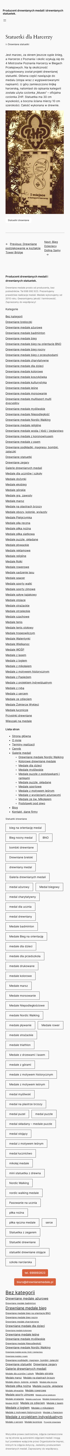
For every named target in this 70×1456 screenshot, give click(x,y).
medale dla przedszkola (25, 956)
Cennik (16, 748)
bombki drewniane (21, 847)
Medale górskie (16, 490)
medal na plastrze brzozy (25, 1104)
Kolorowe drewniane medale (37, 761)
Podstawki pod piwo (32, 803)
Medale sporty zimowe (20, 589)
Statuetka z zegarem (22, 1232)
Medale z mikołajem (19, 666)
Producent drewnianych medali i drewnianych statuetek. (33, 12)
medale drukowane (22, 966)
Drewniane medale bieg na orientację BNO (33, 344)
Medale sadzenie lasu (20, 572)
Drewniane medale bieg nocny (25, 349)
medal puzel (17, 1114)
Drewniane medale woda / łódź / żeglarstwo (34, 430)
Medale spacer (15, 578)
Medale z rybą (15, 688)
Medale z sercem (17, 693)
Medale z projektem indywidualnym (29, 682)
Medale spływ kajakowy (21, 594)
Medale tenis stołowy (19, 627)
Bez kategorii (14, 316)
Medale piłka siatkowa (20, 534)
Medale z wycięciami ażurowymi (40, 795)
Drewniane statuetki (18, 44)
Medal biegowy (49, 887)
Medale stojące (16, 600)
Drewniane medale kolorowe (24, 371)
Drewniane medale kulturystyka (26, 382)
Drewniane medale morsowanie (26, 393)
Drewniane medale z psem (23, 441)
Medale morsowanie (22, 995)
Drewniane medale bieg (21, 338)
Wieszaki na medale (19, 721)
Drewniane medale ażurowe (24, 327)
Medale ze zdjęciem (19, 699)
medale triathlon (20, 1045)
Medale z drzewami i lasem (27, 1054)
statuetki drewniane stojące (27, 1252)
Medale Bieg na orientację (26, 936)
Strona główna (21, 736)
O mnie (16, 740)
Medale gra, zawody (19, 495)
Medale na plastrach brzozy (24, 506)
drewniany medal (20, 867)
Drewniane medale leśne (22, 388)
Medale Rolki (14, 561)
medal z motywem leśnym (26, 1143)
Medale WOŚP (15, 649)
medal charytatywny (22, 896)
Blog (15, 807)
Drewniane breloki (21, 857)
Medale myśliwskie (31, 769)
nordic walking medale (24, 1193)
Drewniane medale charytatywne (27, 360)
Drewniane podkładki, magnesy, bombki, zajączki (32, 1360)
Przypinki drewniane (19, 715)
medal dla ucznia (20, 906)
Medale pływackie (17, 545)
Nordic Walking (19, 1183)
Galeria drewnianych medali (27, 877)
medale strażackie (21, 1035)
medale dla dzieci (20, 946)
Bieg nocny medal (21, 837)
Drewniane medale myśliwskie (25, 408)
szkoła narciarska (20, 1262)
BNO (46, 837)
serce (49, 1222)
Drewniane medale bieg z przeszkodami (32, 355)
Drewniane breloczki (19, 322)
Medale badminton (21, 926)
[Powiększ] (59, 114)
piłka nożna (16, 1212)
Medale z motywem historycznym (27, 671)
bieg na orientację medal (25, 827)
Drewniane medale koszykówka (26, 377)
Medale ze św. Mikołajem (35, 799)
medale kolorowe (20, 976)
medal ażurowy (19, 887)
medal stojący (18, 1133)
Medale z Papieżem (18, 677)
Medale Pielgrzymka (19, 517)
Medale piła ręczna (18, 523)
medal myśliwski (20, 1094)
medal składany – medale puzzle (30, 1123)
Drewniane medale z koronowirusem (29, 436)
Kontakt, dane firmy (25, 811)
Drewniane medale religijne (23, 425)
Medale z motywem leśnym (36, 790)
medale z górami (20, 1064)
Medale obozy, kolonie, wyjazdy (26, 512)
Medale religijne (16, 556)
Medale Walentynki (18, 638)
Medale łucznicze (17, 710)
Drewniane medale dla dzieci (24, 366)
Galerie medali (21, 753)
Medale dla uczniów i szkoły (24, 473)
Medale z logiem (16, 660)
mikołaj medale (19, 1163)
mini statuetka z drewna (25, 1173)
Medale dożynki (16, 479)
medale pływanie (20, 1025)
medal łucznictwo (20, 1153)
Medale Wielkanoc (17, 644)
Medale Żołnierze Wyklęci (22, 704)
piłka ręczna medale (22, 1222)
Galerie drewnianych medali (24, 468)
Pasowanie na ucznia (23, 1202)
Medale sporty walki (19, 583)
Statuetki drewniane (18, 220)
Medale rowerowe (17, 567)
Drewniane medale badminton (25, 333)
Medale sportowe (30, 786)
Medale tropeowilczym (20, 633)
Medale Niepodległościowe (27, 1005)
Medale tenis (14, 622)
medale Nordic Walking (24, 1015)
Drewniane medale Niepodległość (27, 414)
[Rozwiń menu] (5, 20)
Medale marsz (15, 501)
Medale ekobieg (16, 484)
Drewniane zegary (17, 462)
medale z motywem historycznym (31, 1074)
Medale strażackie (17, 605)
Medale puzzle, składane (22, 539)
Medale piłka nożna (18, 528)
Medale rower (51, 1025)
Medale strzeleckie (18, 611)
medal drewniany (20, 916)
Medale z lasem (16, 655)
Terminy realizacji (23, 744)
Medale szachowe (17, 616)
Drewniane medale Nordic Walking (28, 419)
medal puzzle (44, 1114)
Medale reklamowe (18, 550)
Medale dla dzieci (30, 765)
